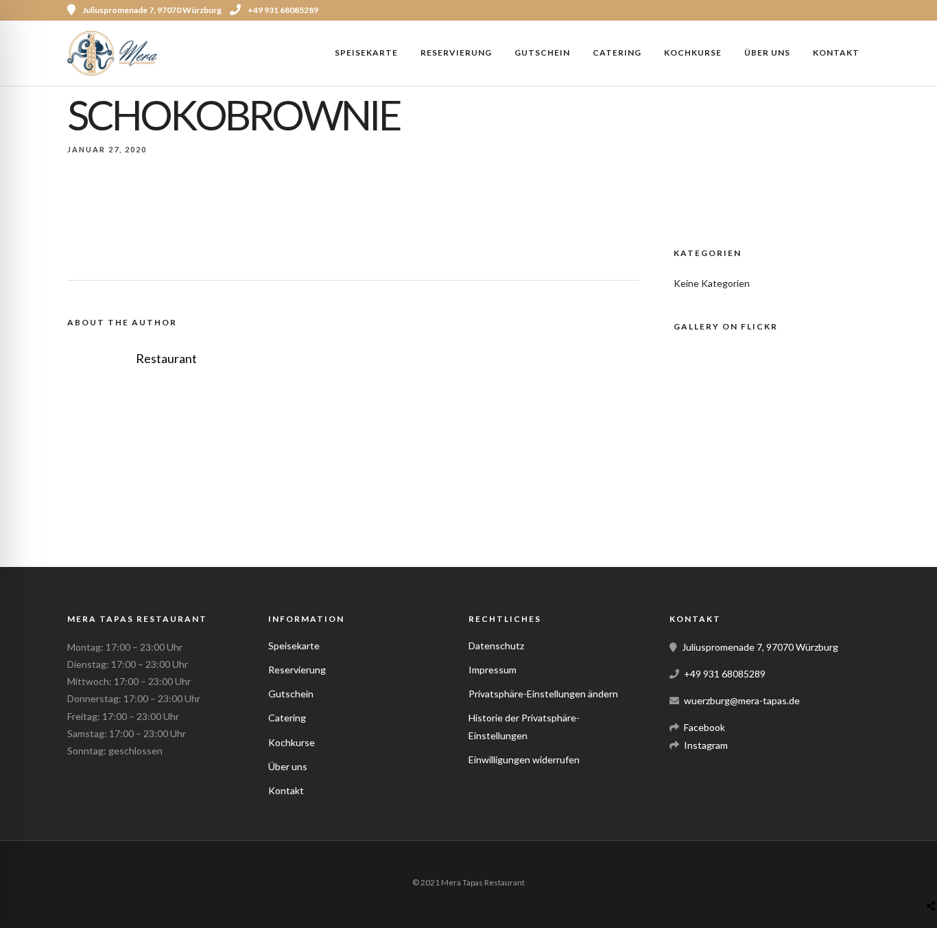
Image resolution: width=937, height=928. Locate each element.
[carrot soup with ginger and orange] (754, 473)
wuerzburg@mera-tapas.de (742, 700)
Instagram (706, 745)
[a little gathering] (714, 497)
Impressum (492, 669)
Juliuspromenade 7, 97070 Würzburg (760, 647)
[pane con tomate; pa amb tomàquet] (755, 425)
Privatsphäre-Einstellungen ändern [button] (543, 693)
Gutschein (542, 52)
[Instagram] (865, 10)
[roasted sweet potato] (726, 401)
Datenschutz (496, 645)
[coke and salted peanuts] (777, 449)
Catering (617, 52)
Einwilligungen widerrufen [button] (524, 759)
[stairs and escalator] (809, 497)
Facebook (704, 727)
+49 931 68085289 (283, 10)
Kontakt (836, 52)
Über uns (767, 52)
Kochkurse (693, 52)
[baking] (693, 449)
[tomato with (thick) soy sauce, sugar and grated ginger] (776, 377)
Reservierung (456, 52)
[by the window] (711, 522)
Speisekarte (366, 52)
